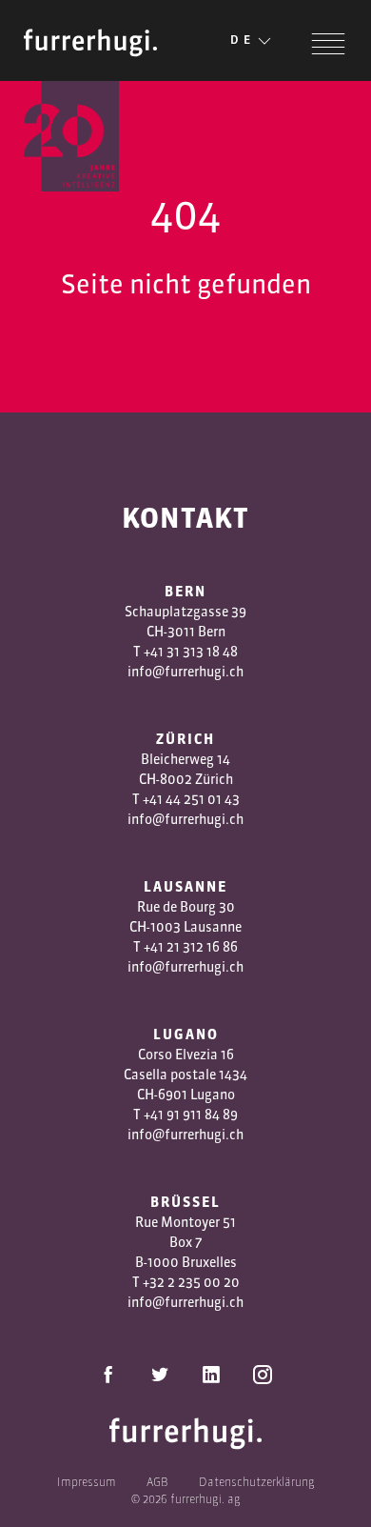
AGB (157, 1482)
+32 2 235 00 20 (191, 1282)
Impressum (86, 1482)
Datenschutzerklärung (257, 1482)
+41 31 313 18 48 (191, 651)
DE (242, 39)
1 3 (182, 946)
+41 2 (159, 946)
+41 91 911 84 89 (191, 1114)
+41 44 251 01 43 (191, 799)
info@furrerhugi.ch (185, 671)
